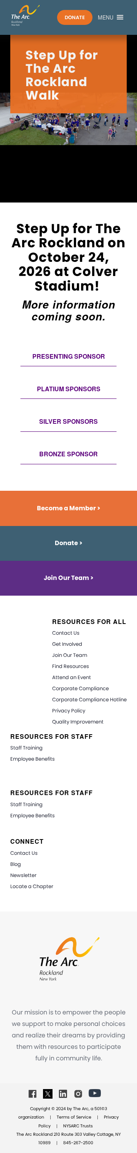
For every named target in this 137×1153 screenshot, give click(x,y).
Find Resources (70, 666)
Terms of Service (74, 1117)
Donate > (69, 543)
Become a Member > (68, 508)
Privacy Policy (68, 710)
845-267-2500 (78, 1143)
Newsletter (23, 875)
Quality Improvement (78, 721)
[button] (105, 17)
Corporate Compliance (80, 688)
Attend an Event (71, 677)
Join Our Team (69, 655)
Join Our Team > (69, 577)
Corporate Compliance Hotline (89, 699)
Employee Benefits (32, 759)
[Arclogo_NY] (38, 15)
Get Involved (67, 644)
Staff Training (26, 747)
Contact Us (66, 633)
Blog (15, 864)
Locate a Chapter (31, 886)
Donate (75, 17)
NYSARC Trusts (78, 1126)
